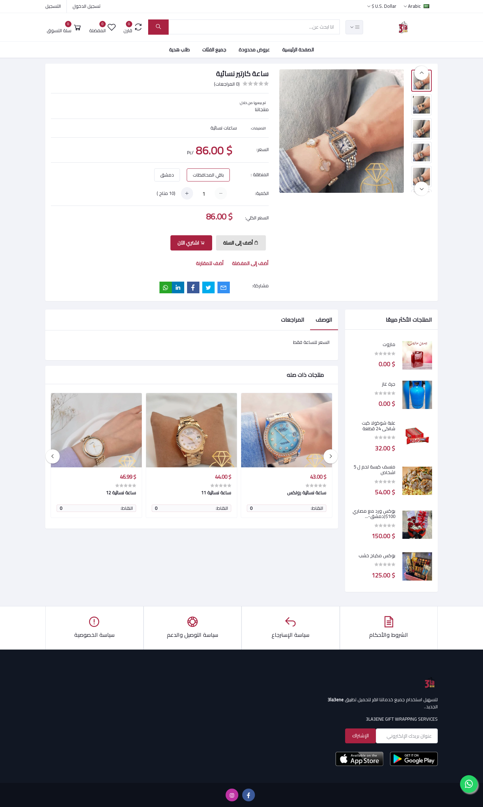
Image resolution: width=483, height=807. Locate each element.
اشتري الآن (189, 242)
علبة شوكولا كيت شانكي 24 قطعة (378, 425)
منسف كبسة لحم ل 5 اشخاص (374, 469)
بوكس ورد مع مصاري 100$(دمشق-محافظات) (374, 513)
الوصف (324, 319)
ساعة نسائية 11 (216, 492)
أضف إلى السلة (238, 242)
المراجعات (292, 319)
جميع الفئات (214, 49)
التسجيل (53, 6)
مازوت (389, 344)
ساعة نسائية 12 (121, 492)
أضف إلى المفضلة (250, 263)
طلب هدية (179, 49)
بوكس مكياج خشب (377, 556)
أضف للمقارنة (209, 263)
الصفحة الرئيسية (298, 49)
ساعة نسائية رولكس (306, 492)
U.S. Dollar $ (384, 6)
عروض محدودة (254, 49)
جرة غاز (388, 384)
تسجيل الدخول (86, 6)
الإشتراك (360, 735)
